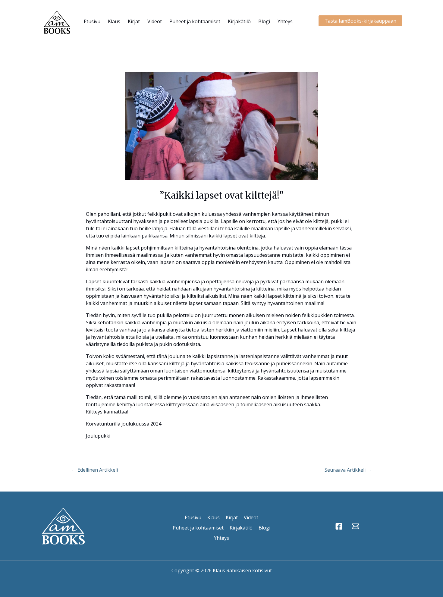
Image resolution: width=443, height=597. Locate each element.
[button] (360, 20)
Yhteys (285, 21)
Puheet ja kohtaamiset (194, 21)
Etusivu (92, 21)
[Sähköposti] (355, 526)
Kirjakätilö (239, 21)
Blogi (264, 21)
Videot (154, 21)
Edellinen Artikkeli (94, 470)
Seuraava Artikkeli (348, 470)
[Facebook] (339, 526)
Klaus (114, 21)
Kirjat (134, 21)
